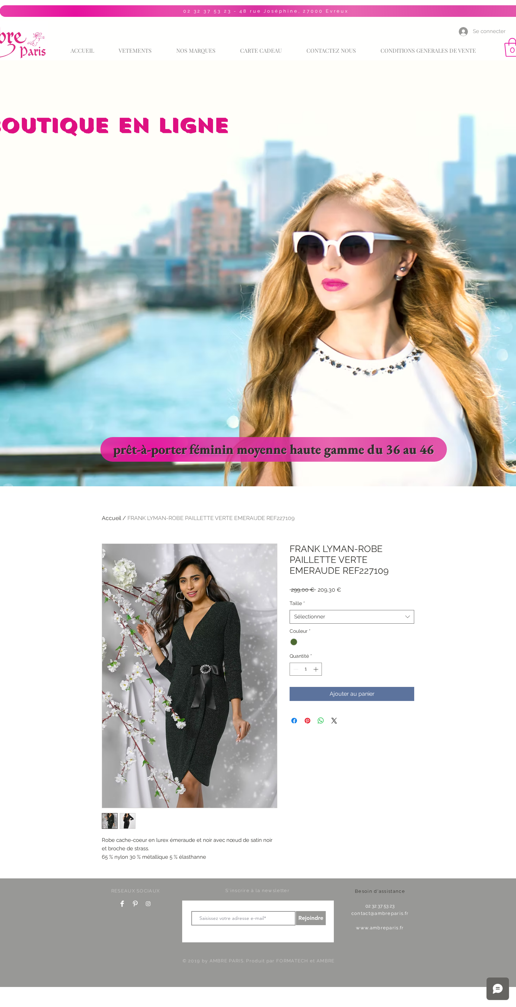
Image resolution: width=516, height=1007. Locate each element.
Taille (297, 603)
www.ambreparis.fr (380, 927)
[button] (196, 47)
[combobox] (352, 617)
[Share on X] (334, 720)
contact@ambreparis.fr (380, 913)
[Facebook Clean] (122, 904)
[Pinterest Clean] (135, 904)
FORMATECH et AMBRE (305, 960)
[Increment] (316, 669)
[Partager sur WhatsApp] (321, 720)
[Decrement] (295, 669)
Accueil (111, 518)
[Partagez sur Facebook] (294, 720)
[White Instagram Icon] (148, 904)
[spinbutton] (305, 669)
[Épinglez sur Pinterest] (307, 720)
